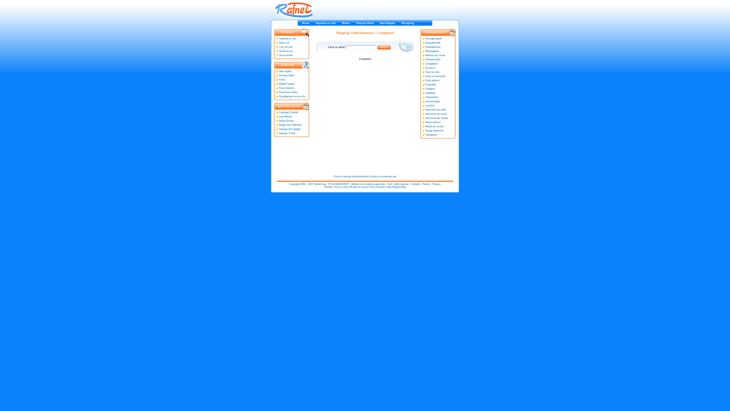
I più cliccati (285, 46)
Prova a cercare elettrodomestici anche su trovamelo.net (365, 176)
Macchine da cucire (436, 113)
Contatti (415, 184)
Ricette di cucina (358, 187)
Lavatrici (430, 105)
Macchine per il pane (436, 118)
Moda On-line (286, 120)
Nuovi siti (284, 42)
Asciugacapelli (433, 38)
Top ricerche (286, 55)
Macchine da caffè (435, 109)
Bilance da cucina (435, 55)
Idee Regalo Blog (396, 187)
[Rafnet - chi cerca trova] (294, 10)
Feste (282, 79)
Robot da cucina (434, 126)
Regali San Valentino (290, 124)
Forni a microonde (435, 76)
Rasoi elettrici (432, 122)
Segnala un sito (326, 23)
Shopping (407, 23)
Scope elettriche (434, 130)
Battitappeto (432, 51)
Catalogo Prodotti (288, 112)
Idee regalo (285, 71)
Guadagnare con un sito (292, 96)
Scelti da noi (286, 51)
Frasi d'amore (286, 88)
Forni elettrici (432, 80)
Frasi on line (340, 187)
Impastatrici (431, 97)
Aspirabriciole (432, 42)
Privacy (436, 184)
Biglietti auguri (287, 83)
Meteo (346, 23)
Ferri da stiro (432, 72)
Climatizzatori (432, 59)
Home (305, 23)
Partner (426, 184)
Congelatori (386, 33)
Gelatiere (430, 93)
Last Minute (285, 116)
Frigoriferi (430, 84)
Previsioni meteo (288, 92)
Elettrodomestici (362, 33)
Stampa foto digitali (289, 129)
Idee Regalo (387, 23)
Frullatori (430, 88)
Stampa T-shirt (287, 133)
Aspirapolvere (432, 46)
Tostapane (431, 134)
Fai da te (430, 67)
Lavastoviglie (432, 101)
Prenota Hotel (365, 23)
